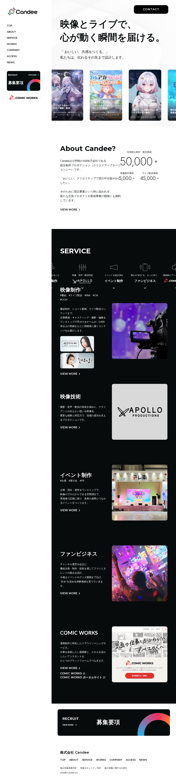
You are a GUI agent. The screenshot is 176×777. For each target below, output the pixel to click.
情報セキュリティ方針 (90, 768)
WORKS (101, 759)
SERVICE (87, 759)
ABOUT (73, 759)
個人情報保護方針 (68, 768)
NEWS (143, 759)
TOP (63, 759)
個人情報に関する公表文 (115, 768)
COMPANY (115, 759)
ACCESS (131, 759)
